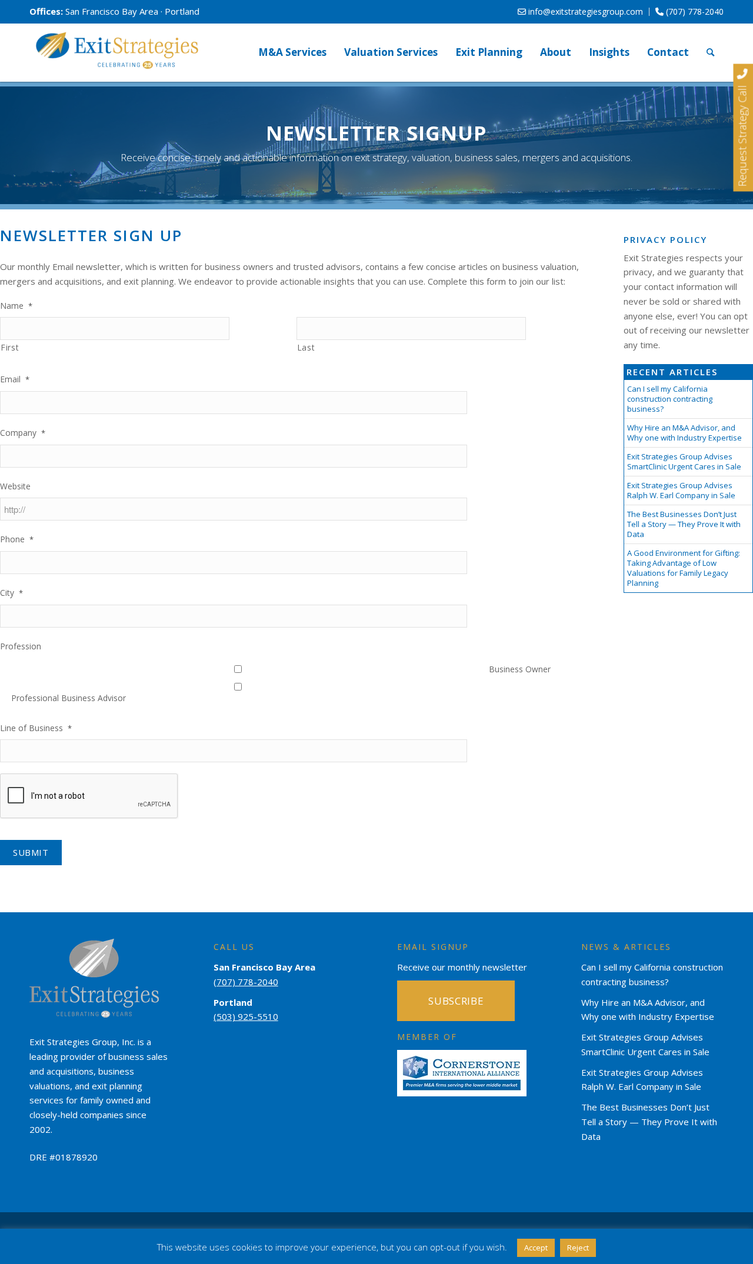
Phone (17, 539)
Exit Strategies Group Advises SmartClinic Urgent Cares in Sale (684, 461)
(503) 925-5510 (246, 1016)
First (10, 347)
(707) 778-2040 (694, 11)
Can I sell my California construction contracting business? (669, 398)
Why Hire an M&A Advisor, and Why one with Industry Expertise (684, 432)
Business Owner (520, 669)
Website (15, 486)
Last (306, 347)
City (11, 593)
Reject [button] (578, 1247)
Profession (20, 646)
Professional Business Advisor (68, 697)
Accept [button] (536, 1247)
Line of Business (36, 728)
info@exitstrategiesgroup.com (584, 11)
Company (22, 433)
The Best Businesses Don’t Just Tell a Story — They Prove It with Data (684, 524)
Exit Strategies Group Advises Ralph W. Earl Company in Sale (681, 490)
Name (16, 306)
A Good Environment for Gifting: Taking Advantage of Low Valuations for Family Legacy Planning (683, 568)
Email (14, 379)
